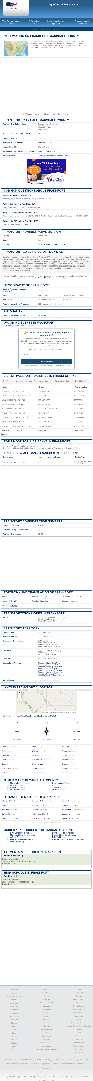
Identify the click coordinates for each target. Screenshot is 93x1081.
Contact (55, 1077)
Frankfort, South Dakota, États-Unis (51, 676)
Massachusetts (46, 1003)
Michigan (46, 1006)
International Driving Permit (22, 839)
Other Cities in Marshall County (31, 780)
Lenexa (35, 810)
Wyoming (79, 1053)
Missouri (46, 1016)
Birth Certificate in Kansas (21, 833)
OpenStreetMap (63, 712)
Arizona (14, 1000)
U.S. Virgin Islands (78, 1023)
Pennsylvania (78, 999)
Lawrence (66, 805)
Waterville (35, 755)
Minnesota (46, 1009)
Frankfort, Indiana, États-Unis (49, 665)
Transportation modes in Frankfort (34, 613)
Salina (4, 814)
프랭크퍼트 (13, 601)
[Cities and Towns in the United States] (13, 5)
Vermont (78, 1036)
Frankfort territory (21, 628)
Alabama (14, 990)
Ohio (79, 989)
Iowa (14, 1046)
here (69, 114)
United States (43, 236)
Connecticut (14, 1016)
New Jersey (46, 1033)
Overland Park (37, 801)
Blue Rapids (42, 716)
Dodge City (66, 818)
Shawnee (5, 810)
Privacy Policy (35, 1077)
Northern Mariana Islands (46, 1050)
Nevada (46, 1026)
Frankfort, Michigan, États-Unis (50, 670)
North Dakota (46, 1046)
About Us (46, 1077)
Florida (14, 1023)
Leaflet (46, 712)
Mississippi (46, 1013)
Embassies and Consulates (82, 22)
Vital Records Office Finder (11, 22)
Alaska (14, 993)
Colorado (14, 1010)
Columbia (14, 1013)
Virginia (79, 1039)
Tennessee (78, 1016)
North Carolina (47, 1043)
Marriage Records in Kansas (22, 835)
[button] (19, 692)
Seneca (65, 760)
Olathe (4, 805)
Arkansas (14, 1003)
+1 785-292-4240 (44, 134)
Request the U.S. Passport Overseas (68, 839)
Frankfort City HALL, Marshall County (36, 120)
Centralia (5, 755)
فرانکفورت (43, 596)
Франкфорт (44, 601)
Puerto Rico (79, 1003)
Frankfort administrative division (32, 231)
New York (46, 1039)
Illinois (14, 1040)
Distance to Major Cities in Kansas (33, 797)
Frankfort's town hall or (29, 278)
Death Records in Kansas (63, 833)
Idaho (14, 1036)
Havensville (6, 768)
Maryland (46, 999)
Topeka (35, 805)
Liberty (64, 773)
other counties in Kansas (55, 244)
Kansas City (66, 801)
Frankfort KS (57, 29)
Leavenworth (67, 814)
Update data (22, 1077)
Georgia (14, 1026)
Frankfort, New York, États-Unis (50, 672)
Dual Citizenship (17, 842)
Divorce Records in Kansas (64, 835)
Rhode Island (78, 1006)
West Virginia (78, 1046)
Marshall (41, 244)
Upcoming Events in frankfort (29, 322)
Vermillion (25, 716)
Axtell (53, 716)
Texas (78, 1019)
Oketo (4, 760)
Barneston (66, 768)
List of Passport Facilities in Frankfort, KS (40, 375)
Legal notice (10, 1077)
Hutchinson (36, 814)
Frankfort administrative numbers (33, 521)
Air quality (13, 311)
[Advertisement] (46, 84)
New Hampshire (46, 1029)
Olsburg (65, 764)
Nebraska (46, 1023)
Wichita (5, 801)
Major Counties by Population (55, 22)
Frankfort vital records (46, 151)
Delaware (14, 1020)
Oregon (79, 996)
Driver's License (59, 837)
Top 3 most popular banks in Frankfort (37, 441)
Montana (46, 1019)
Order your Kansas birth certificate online (54, 156)
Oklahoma (79, 993)
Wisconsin (78, 1049)
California (14, 1006)
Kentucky (46, 989)
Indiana (14, 1043)
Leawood (5, 818)
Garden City (36, 818)
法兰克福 (13, 606)
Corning (5, 764)
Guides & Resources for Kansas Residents (39, 830)
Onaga (64, 755)
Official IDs (14, 837)
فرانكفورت (12, 596)
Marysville (66, 751)
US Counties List (33, 22)
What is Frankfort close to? (28, 687)
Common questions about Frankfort (34, 190)
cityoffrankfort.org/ (60, 47)
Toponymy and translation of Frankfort (38, 592)
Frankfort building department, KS (33, 251)
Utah (79, 1033)
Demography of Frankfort (26, 285)
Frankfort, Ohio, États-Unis (48, 674)
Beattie (33, 716)
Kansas (34, 29)
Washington (79, 1042)
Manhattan (66, 810)
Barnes (35, 768)
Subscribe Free (46, 361)
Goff (3, 773)
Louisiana (46, 993)
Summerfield (37, 760)
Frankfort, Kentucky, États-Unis (50, 667)
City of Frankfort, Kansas (63, 4)
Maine (46, 996)
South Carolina (79, 1009)
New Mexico (46, 1036)
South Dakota (78, 1013)
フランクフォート (78, 596)
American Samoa (14, 996)
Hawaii (14, 1033)
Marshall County (45, 29)
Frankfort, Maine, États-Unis (49, 668)
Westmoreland (37, 764)
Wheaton (76, 740)
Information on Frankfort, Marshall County (41, 36)
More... (4, 435)
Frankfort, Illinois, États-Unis (49, 663)
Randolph (35, 773)
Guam (14, 1030)
